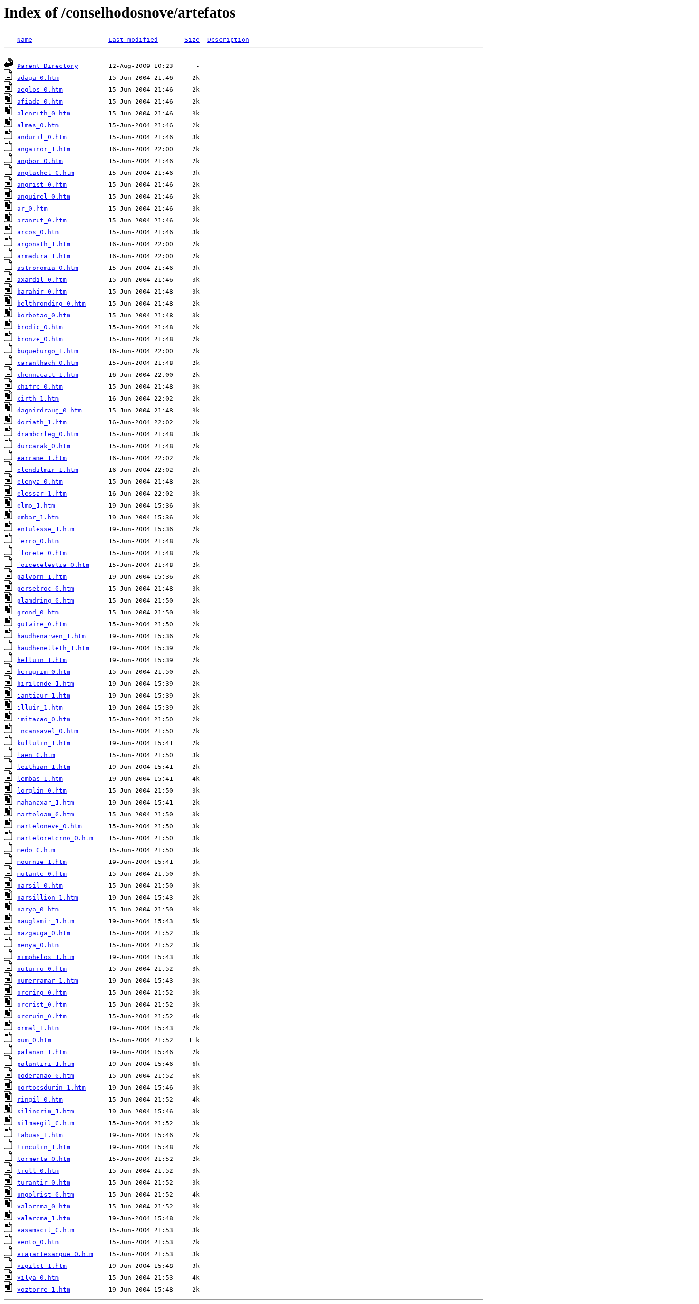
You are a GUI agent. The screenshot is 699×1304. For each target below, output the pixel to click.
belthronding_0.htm (51, 303)
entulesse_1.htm (45, 529)
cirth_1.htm (38, 398)
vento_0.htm (38, 1242)
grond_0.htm (38, 612)
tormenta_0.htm (43, 1158)
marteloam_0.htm (45, 814)
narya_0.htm (38, 909)
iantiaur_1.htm (43, 695)
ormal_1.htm (38, 1028)
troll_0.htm (38, 1170)
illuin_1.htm (40, 707)
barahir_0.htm (42, 291)
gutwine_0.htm (42, 624)
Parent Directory (47, 65)
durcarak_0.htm (43, 446)
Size (192, 39)
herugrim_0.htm (43, 671)
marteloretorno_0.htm (55, 838)
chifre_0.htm (40, 386)
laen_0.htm (36, 754)
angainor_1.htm (43, 149)
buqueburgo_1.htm (47, 351)
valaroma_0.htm (43, 1206)
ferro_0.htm (38, 541)
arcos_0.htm (38, 232)
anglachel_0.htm (45, 172)
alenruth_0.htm (43, 113)
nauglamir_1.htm (45, 921)
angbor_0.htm (40, 160)
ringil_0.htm (40, 1099)
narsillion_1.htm (47, 897)
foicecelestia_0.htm (53, 564)
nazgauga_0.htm (43, 933)
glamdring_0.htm (45, 600)
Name (24, 39)
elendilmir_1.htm (47, 469)
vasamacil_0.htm (45, 1230)
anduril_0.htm (42, 137)
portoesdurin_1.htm (51, 1087)
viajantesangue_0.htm (55, 1253)
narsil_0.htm (40, 885)
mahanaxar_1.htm (45, 802)
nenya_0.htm (38, 945)
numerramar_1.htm (47, 980)
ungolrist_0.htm (45, 1194)
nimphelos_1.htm (45, 956)
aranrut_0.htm (42, 220)
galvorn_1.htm (42, 576)
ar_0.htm (32, 208)
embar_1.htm (38, 517)
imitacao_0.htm (43, 719)
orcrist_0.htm (42, 1004)
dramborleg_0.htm (47, 434)
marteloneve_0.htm (49, 826)
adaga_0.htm (38, 77)
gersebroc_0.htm (45, 588)
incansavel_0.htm (47, 731)
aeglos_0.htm (40, 89)
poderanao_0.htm (45, 1075)
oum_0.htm (34, 1040)
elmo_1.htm (36, 505)
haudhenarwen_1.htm (51, 636)
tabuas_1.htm (40, 1135)
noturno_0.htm (42, 968)
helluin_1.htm (42, 659)
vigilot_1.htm (42, 1265)
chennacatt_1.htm (47, 374)
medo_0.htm (36, 849)
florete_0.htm (42, 552)
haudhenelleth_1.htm (53, 648)
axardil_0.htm (42, 279)
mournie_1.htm (42, 861)
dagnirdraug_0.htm (49, 410)
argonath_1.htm (43, 244)
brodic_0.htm (40, 327)
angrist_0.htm (42, 184)
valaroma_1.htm (43, 1218)
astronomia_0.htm (47, 267)
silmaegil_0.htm (45, 1123)
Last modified (133, 39)
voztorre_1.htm (43, 1289)
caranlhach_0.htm (47, 362)
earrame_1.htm (42, 457)
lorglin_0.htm (42, 790)
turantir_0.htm (43, 1182)
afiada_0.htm (40, 101)
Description (228, 39)
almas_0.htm (38, 125)
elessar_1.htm (42, 493)
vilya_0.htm (38, 1277)
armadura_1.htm (43, 255)
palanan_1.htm (42, 1051)
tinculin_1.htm (43, 1147)
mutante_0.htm (42, 873)
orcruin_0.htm (42, 1016)
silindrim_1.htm (45, 1111)
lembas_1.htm (40, 778)
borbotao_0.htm (43, 315)
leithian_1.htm (43, 766)
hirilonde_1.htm (45, 683)
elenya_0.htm (40, 481)
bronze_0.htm (40, 339)
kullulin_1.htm (43, 743)
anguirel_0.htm (43, 196)
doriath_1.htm (42, 422)
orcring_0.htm (42, 992)
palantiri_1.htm (45, 1063)
